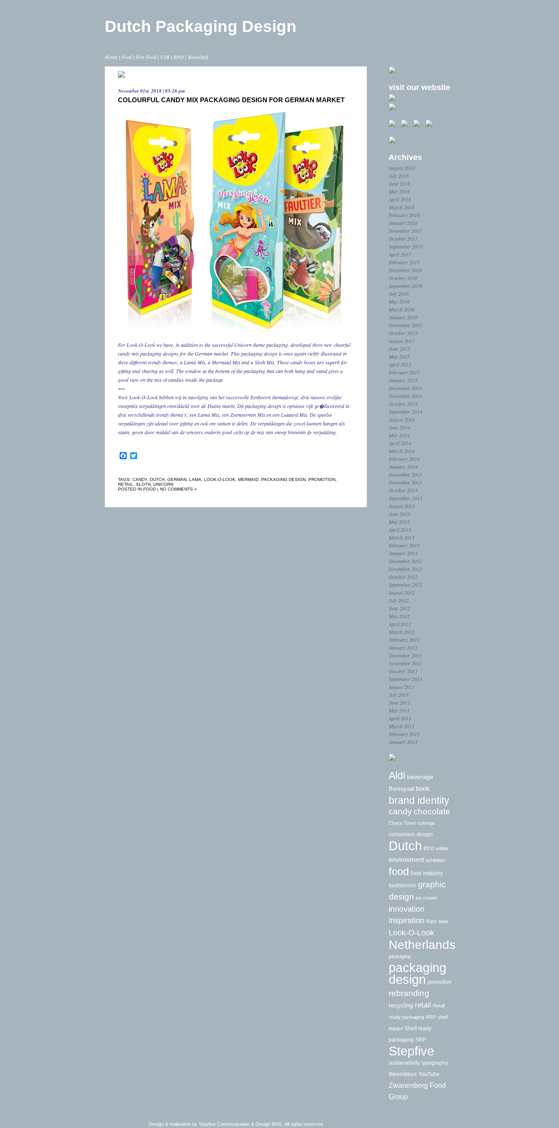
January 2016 (403, 317)
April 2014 (400, 442)
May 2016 (399, 301)
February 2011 (404, 733)
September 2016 (405, 285)
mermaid (248, 479)
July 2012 (399, 600)
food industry (427, 873)
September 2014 (405, 411)
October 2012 (403, 576)
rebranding (409, 993)
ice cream (426, 897)
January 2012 (403, 647)
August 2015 (402, 340)
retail (125, 484)
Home (111, 56)
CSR (164, 56)
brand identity (419, 800)
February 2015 (404, 372)
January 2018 (403, 222)
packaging (400, 956)
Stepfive (411, 1051)
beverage (420, 777)
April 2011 (400, 718)
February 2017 (404, 262)
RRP (431, 1017)
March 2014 (401, 450)
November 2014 (405, 395)
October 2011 (403, 671)
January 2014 (403, 466)
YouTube (429, 1074)
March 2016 (401, 309)
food (149, 489)
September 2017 (405, 246)
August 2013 (402, 505)
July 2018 (399, 175)
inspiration (406, 920)
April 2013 (400, 529)
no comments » (178, 489)
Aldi (397, 775)
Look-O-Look (219, 479)
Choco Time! (402, 823)
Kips (431, 921)
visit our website (419, 87)
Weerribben (403, 1074)
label (443, 921)
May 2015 (399, 356)
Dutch (157, 479)
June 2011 (399, 702)
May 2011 (399, 710)
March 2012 (401, 631)
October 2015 (403, 332)
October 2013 (403, 490)
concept (426, 823)
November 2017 (405, 230)
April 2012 (400, 623)
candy (139, 479)
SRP (420, 1039)
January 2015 (403, 380)
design (425, 834)
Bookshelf (198, 56)
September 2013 (405, 498)
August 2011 (402, 686)
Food (126, 56)
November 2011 (405, 663)
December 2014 (405, 387)
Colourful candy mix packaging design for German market (231, 100)
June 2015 (399, 348)
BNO (178, 56)
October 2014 (403, 403)
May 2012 (399, 615)
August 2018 (402, 167)
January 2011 (403, 741)
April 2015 (400, 364)
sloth (143, 484)
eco (429, 847)
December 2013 (405, 474)
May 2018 (399, 191)
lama (195, 479)
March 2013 (401, 537)
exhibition (435, 860)
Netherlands (422, 945)
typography (434, 1063)
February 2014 (404, 458)
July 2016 (399, 293)
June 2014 (399, 427)
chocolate (432, 811)
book (423, 788)
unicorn (163, 484)
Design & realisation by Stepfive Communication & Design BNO (215, 1124)
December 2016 (405, 269)
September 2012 (405, 584)
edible (442, 848)
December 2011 (405, 655)
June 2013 (399, 513)
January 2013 (403, 553)
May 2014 (399, 435)
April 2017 (400, 254)
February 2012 (404, 639)
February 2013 (404, 545)
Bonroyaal (401, 788)
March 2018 (401, 207)
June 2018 (399, 183)
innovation (406, 909)
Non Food (146, 56)
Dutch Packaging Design (201, 26)
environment (406, 859)
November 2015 (405, 325)
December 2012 (405, 560)
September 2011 (405, 678)
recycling (401, 1005)
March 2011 (401, 726)
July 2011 (399, 694)
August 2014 (402, 419)
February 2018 (404, 214)
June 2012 (399, 608)
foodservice (402, 885)
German (176, 479)
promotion (321, 479)
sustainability (404, 1063)
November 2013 (405, 482)
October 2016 (403, 277)
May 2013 (399, 521)
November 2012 (405, 568)
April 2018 (400, 199)
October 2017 (403, 238)
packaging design (283, 479)
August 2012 (402, 592)
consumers (402, 834)
